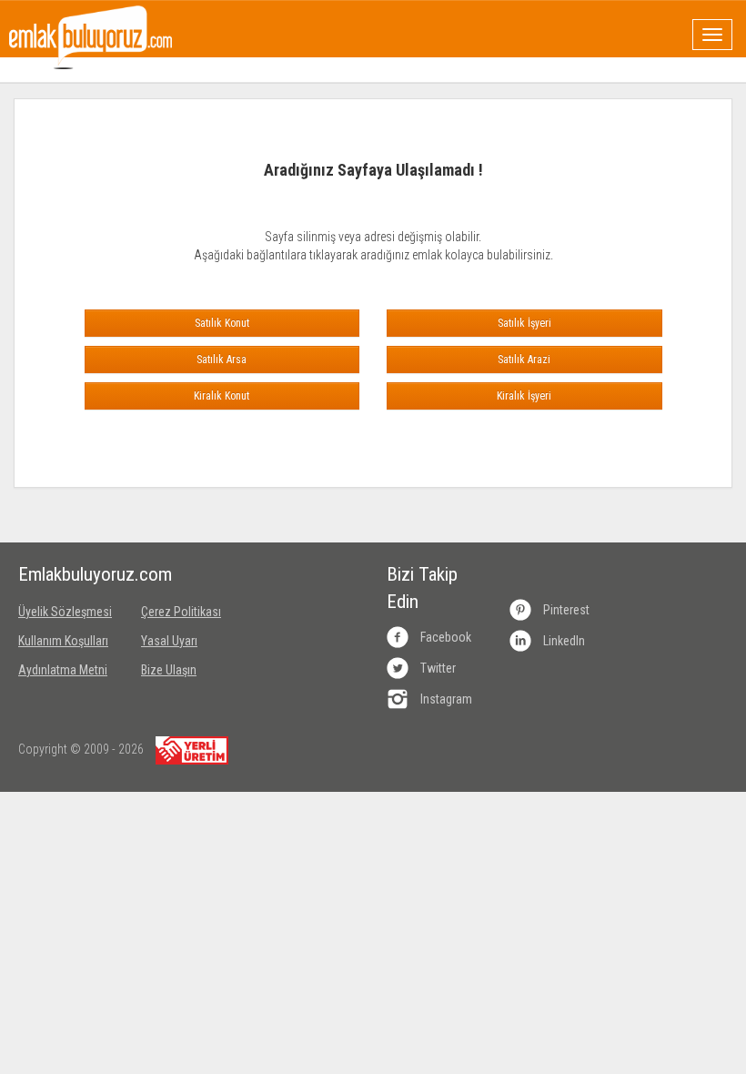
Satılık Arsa (222, 359)
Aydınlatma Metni (62, 670)
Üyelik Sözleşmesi (65, 611)
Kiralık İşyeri (524, 396)
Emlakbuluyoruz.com (66, 574)
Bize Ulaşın (169, 670)
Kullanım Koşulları (63, 640)
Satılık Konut (222, 323)
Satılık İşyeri (524, 323)
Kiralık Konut (221, 396)
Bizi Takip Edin (422, 588)
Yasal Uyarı (169, 640)
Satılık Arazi (524, 359)
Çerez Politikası (181, 611)
